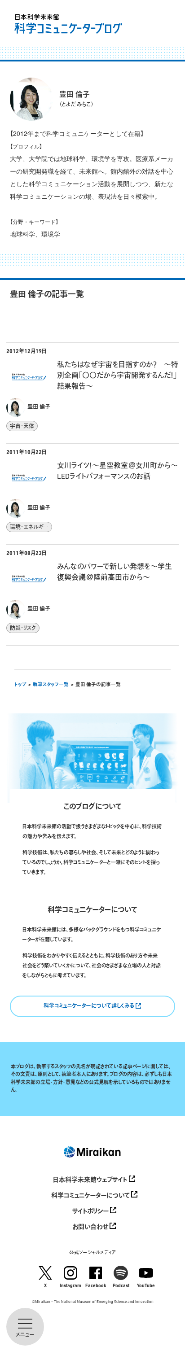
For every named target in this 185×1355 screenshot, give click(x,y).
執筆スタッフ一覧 (51, 684)
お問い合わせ (91, 1227)
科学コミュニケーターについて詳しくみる (90, 1006)
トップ (20, 684)
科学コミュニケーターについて (91, 1196)
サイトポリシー (91, 1211)
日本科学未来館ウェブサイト (91, 1180)
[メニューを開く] (25, 1327)
